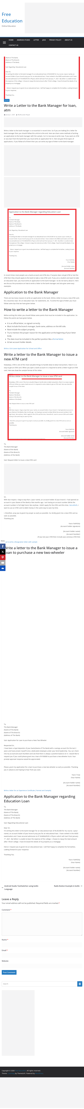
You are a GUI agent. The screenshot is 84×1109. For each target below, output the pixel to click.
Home (11, 40)
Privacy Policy (55, 40)
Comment (6, 910)
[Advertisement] (54, 18)
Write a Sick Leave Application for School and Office (23, 348)
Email (5, 950)
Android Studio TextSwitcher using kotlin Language (21, 887)
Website (5, 961)
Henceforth (73, 505)
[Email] (2, 563)
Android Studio (23, 40)
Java (44, 40)
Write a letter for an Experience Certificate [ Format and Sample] (27, 790)
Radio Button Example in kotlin (67, 886)
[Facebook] (2, 546)
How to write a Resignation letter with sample (20, 542)
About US (68, 40)
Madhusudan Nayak (24, 115)
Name (5, 940)
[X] (2, 552)
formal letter (58, 339)
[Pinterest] (2, 557)
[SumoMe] (2, 568)
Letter (36, 40)
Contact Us (13, 45)
